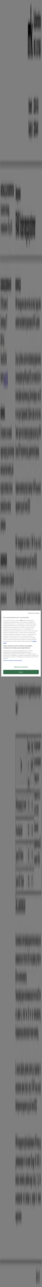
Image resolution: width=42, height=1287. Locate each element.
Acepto (21, 672)
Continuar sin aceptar (33, 613)
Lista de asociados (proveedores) (12, 660)
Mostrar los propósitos (21, 667)
